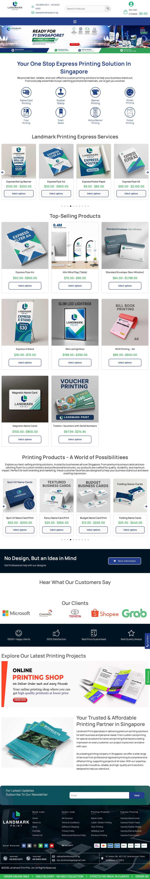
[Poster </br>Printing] (130, 112)
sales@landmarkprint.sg (68, 856)
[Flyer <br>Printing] (26, 112)
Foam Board (61, 122)
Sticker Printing (130, 101)
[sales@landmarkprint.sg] (53, 856)
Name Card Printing (26, 102)
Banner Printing (95, 102)
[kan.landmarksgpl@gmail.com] (53, 860)
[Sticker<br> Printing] (130, 92)
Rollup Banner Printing (95, 122)
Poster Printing (130, 122)
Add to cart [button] (130, 493)
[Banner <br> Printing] (95, 92)
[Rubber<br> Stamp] (61, 92)
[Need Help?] (5, 858)
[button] (3, 39)
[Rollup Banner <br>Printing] (95, 112)
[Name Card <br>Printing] (26, 92)
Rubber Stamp (61, 102)
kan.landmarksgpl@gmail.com (71, 860)
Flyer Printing (26, 122)
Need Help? (13, 856)
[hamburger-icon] (75, 22)
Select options (18, 193)
